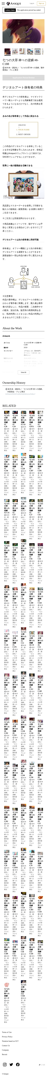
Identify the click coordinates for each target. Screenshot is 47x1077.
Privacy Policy (7, 1037)
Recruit (4, 1054)
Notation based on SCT (10, 1041)
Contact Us (6, 1046)
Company (5, 1050)
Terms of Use (7, 1032)
